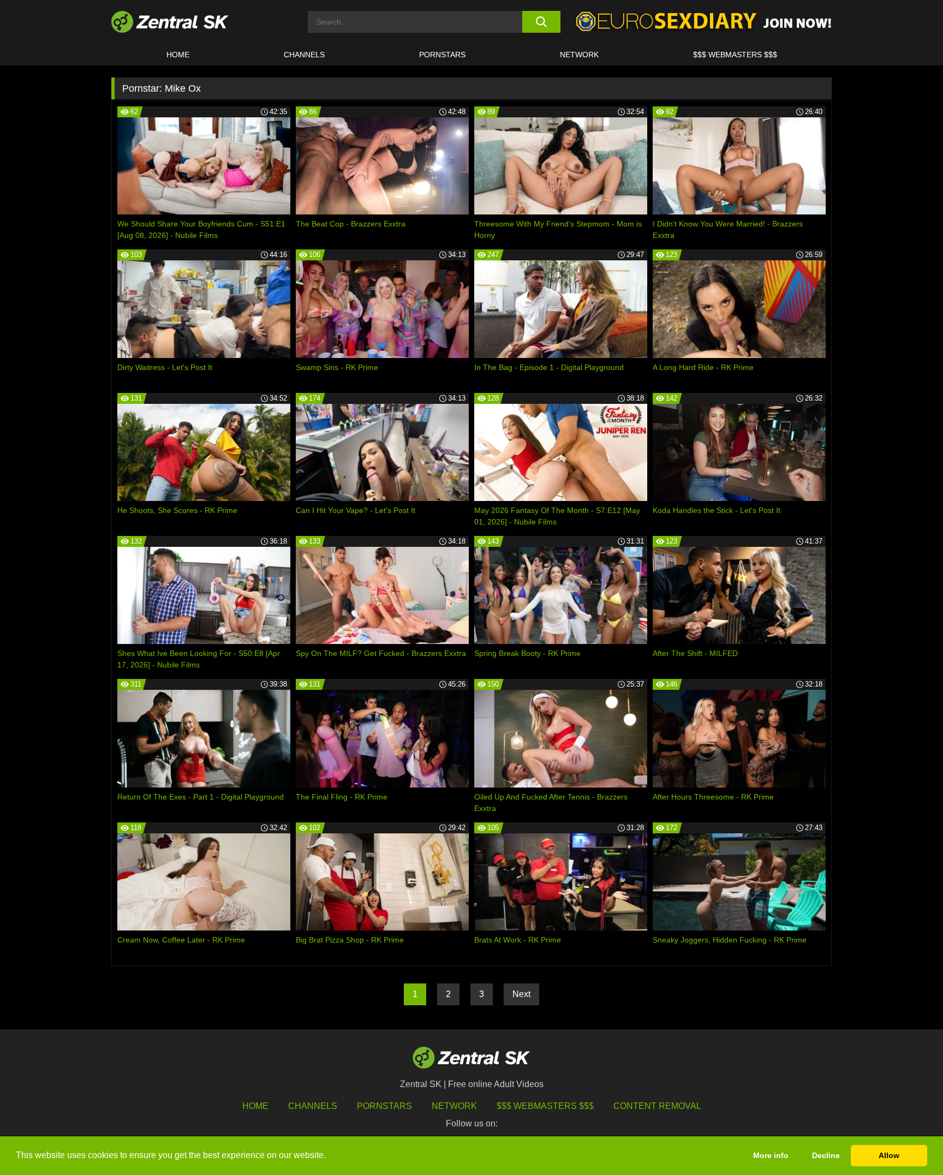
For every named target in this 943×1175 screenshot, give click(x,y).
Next (521, 994)
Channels (304, 54)
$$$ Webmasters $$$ (735, 54)
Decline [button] (826, 1155)
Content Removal (657, 1106)
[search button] (541, 22)
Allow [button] (889, 1155)
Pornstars (442, 54)
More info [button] (771, 1155)
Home (177, 54)
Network (579, 54)
